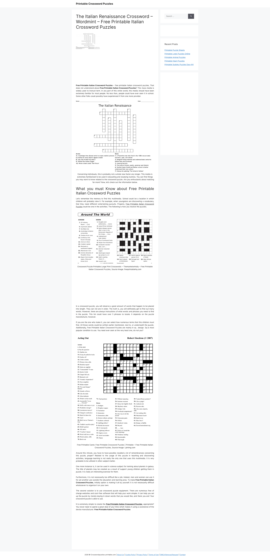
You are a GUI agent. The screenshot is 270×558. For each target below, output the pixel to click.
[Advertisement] (115, 67)
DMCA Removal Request (169, 555)
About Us (120, 555)
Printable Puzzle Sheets (175, 50)
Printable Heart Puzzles (175, 61)
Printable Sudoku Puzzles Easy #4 (179, 65)
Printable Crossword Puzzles (94, 3)
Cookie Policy (130, 555)
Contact (183, 555)
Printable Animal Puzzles (175, 57)
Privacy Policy (142, 555)
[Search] (191, 16)
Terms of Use (154, 555)
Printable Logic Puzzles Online (177, 54)
